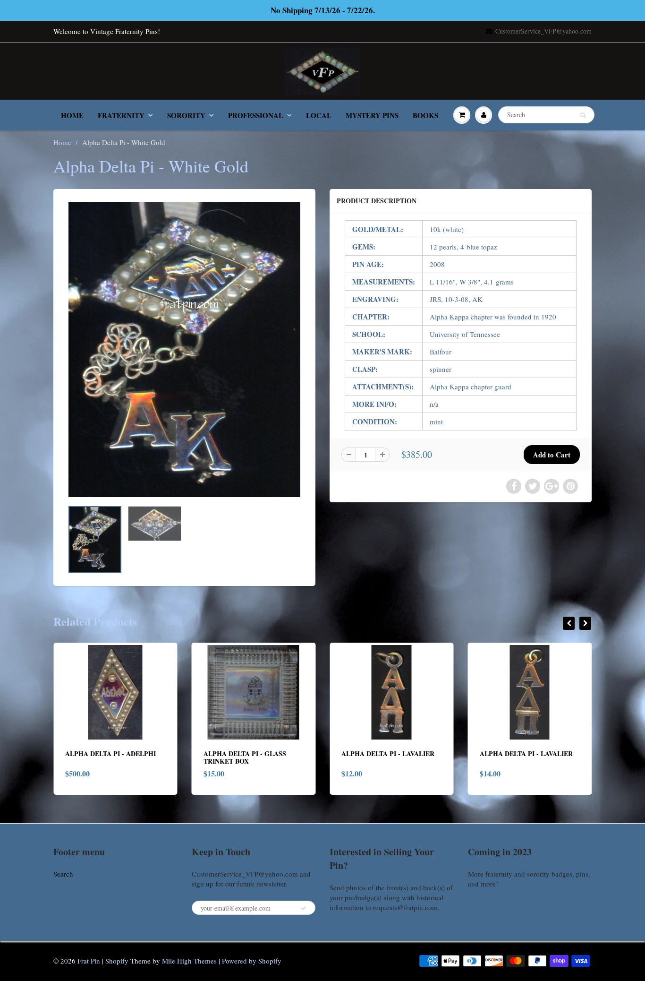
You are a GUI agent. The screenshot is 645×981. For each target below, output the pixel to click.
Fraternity (121, 115)
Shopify (116, 960)
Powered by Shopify (251, 960)
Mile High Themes (189, 960)
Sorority (186, 115)
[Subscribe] (303, 908)
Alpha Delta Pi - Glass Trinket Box (203, 757)
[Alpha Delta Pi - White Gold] (184, 349)
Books (425, 115)
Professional (255, 115)
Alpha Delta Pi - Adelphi (70, 753)
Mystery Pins (372, 115)
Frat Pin (88, 960)
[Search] (583, 115)
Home (72, 115)
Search (63, 873)
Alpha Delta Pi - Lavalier (347, 753)
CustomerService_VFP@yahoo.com (543, 30)
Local (318, 115)
